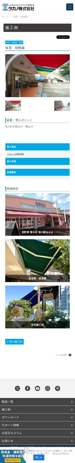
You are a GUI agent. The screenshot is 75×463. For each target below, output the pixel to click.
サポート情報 (10, 425)
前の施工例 (15, 341)
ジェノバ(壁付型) (15, 154)
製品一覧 (7, 401)
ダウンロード (10, 417)
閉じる (38, 457)
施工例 (6, 409)
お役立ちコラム (12, 432)
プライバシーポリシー (60, 453)
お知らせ (7, 440)
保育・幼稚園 (20, 16)
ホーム (5, 16)
